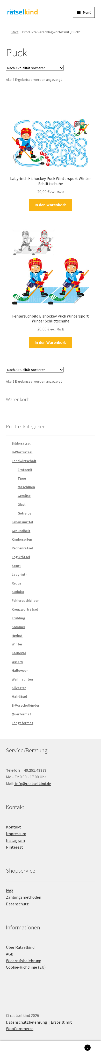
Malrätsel (19, 696)
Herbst (17, 635)
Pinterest (14, 847)
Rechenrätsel (22, 548)
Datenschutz (17, 903)
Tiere (22, 478)
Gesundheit (21, 530)
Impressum (16, 833)
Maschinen (26, 487)
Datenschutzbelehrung (26, 1022)
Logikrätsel (21, 557)
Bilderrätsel (21, 443)
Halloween (20, 670)
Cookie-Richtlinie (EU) (26, 967)
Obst (22, 504)
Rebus (16, 583)
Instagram (15, 840)
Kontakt (13, 826)
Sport (16, 565)
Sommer (18, 627)
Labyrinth (19, 574)
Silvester (19, 687)
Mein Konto (17, 1050)
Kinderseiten (22, 539)
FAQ (9, 890)
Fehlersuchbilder (25, 600)
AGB (9, 954)
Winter (17, 644)
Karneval (19, 653)
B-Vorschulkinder (25, 705)
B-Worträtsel (22, 452)
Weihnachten (22, 679)
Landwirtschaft (24, 461)
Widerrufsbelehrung (23, 960)
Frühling (18, 618)
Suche (50, 1050)
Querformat (21, 714)
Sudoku (18, 591)
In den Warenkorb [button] (51, 204)
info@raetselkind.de (32, 783)
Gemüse (24, 495)
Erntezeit (25, 469)
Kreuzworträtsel (25, 609)
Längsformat (22, 723)
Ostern (17, 661)
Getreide (24, 513)
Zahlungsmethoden (23, 897)
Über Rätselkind (20, 947)
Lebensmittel (22, 522)
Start (14, 32)
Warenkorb (77, 1045)
